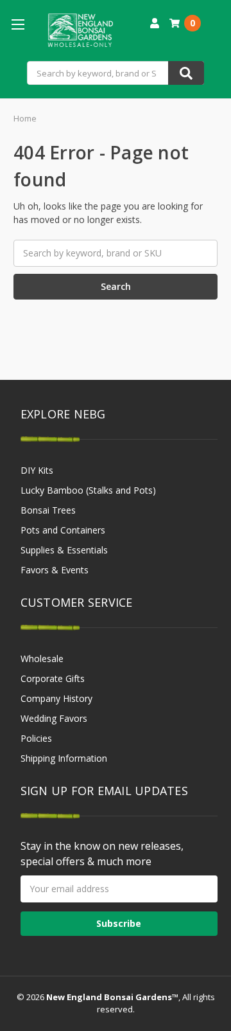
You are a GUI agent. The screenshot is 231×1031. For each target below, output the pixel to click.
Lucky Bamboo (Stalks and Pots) (88, 490)
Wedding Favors (54, 718)
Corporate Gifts (53, 678)
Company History (56, 698)
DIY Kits (37, 470)
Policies (36, 738)
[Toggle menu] (17, 24)
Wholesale (42, 658)
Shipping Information (64, 758)
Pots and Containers (63, 530)
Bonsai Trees (48, 510)
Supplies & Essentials (64, 550)
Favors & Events (55, 570)
